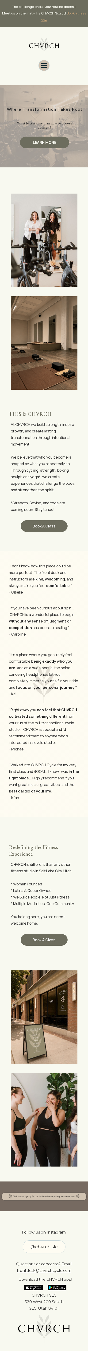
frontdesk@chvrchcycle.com (44, 1270)
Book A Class (44, 526)
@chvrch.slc (44, 1246)
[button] (44, 65)
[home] (44, 45)
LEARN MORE (44, 142)
